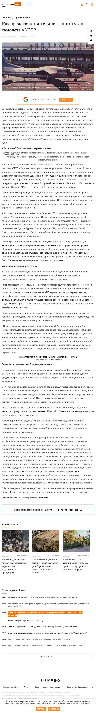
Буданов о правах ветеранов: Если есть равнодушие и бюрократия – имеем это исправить (45, 645)
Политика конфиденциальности (79, 687)
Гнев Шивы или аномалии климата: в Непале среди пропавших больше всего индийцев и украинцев (45, 614)
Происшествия (23, 556)
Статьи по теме (10, 523)
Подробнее (54, 709)
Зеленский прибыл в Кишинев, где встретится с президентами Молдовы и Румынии (42, 627)
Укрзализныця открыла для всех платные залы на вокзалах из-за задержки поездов (42, 597)
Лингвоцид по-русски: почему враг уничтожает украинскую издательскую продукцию (15, 566)
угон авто (43, 498)
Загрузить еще (47, 657)
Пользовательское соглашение (47, 687)
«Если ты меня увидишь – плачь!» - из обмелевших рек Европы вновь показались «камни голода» (45, 566)
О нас (26, 687)
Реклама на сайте (10, 687)
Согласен (41, 709)
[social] (58, 510)
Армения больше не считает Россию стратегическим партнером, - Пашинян (39, 639)
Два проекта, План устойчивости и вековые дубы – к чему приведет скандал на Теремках (75, 564)
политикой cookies (83, 703)
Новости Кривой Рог (28, 498)
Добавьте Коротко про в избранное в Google (26, 620)
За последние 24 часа (14, 590)
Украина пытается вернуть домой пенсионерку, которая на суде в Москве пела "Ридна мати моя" (47, 633)
